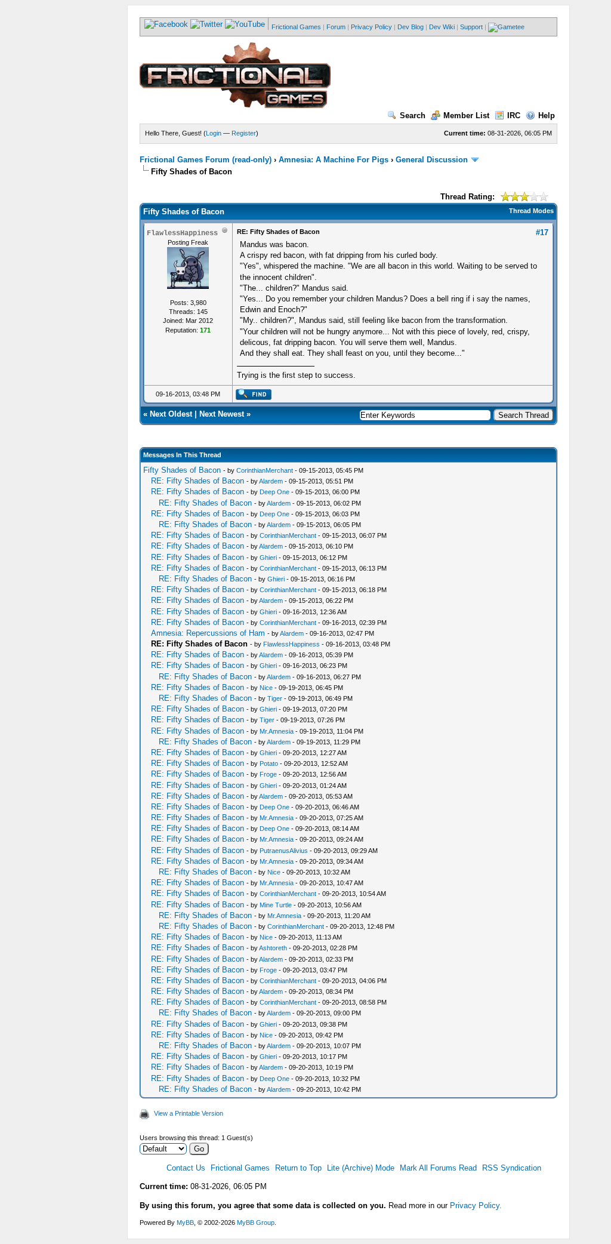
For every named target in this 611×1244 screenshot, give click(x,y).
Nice (266, 687)
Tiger (274, 698)
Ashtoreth (273, 948)
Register (244, 133)
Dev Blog (410, 26)
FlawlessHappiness (291, 644)
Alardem (271, 481)
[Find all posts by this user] (253, 397)
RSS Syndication (511, 1167)
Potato (269, 763)
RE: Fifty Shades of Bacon (197, 480)
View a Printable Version (188, 1113)
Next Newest (221, 413)
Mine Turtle (276, 905)
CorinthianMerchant (264, 470)
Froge (268, 774)
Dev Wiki (442, 26)
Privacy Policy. (476, 1205)
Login (213, 133)
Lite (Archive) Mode (360, 1167)
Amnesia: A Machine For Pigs (333, 159)
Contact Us (185, 1167)
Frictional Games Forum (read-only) (205, 159)
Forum (335, 26)
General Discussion (432, 159)
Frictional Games (296, 26)
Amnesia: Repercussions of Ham (208, 633)
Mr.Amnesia (277, 731)
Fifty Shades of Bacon (182, 470)
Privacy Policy (371, 26)
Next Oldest (171, 413)
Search (412, 115)
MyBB (185, 1222)
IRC (513, 115)
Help (546, 115)
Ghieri (268, 557)
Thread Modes (531, 210)
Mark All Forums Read (438, 1167)
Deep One (274, 491)
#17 (542, 232)
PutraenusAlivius (284, 850)
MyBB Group (255, 1222)
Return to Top (298, 1167)
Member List (466, 115)
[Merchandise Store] (506, 26)
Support (471, 26)
